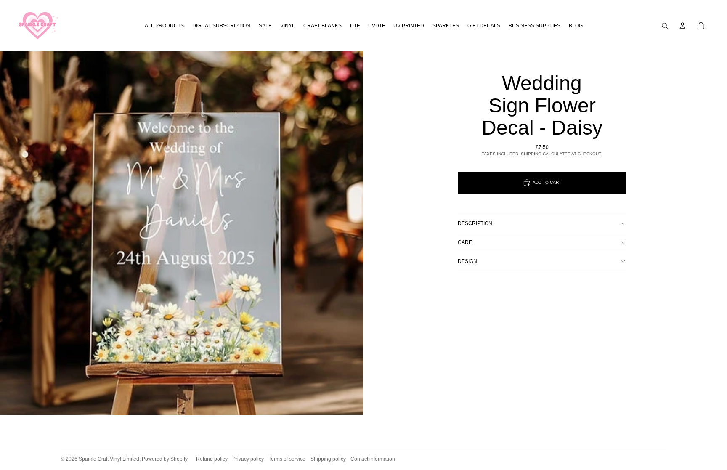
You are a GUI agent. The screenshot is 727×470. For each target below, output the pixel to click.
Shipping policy (328, 459)
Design (467, 261)
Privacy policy (248, 459)
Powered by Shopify (165, 459)
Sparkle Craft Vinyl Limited (109, 459)
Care (465, 242)
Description (475, 223)
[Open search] (664, 25)
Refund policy (212, 459)
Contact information (372, 459)
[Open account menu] (682, 25)
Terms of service (286, 459)
